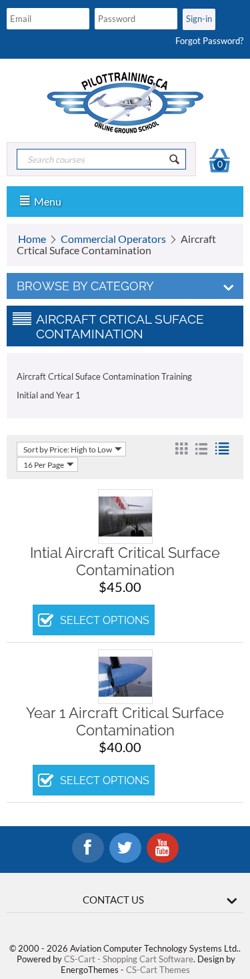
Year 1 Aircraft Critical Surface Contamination (125, 721)
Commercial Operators (113, 238)
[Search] (175, 159)
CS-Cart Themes (158, 969)
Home (32, 238)
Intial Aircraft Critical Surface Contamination (125, 561)
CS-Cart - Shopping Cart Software (128, 959)
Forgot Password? (209, 40)
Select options (104, 620)
